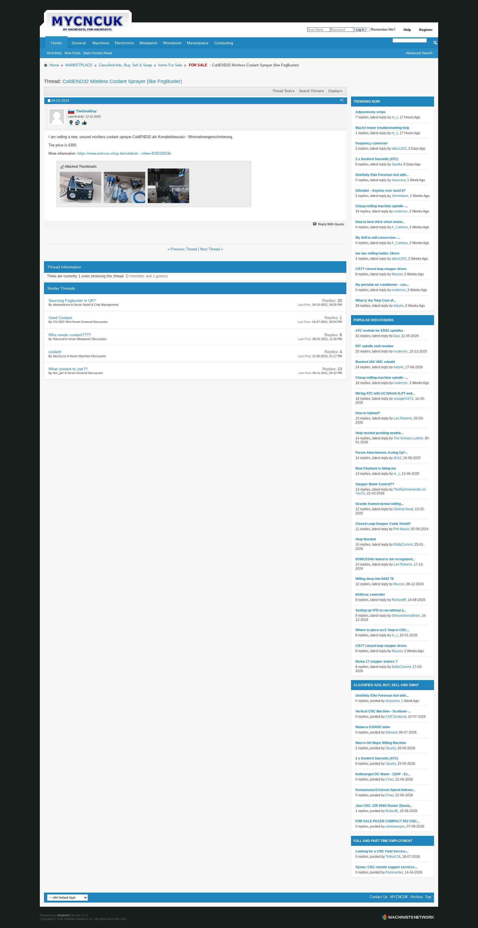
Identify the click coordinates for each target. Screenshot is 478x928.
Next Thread (210, 249)
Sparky (397, 164)
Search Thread (310, 91)
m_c (395, 117)
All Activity (54, 53)
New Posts (72, 53)
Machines (100, 43)
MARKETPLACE (78, 65)
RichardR (399, 600)
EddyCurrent (403, 544)
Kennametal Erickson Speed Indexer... (385, 790)
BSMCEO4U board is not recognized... (385, 559)
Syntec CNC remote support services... (386, 867)
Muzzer (397, 274)
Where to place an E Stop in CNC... (382, 630)
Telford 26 (393, 857)
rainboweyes (395, 826)
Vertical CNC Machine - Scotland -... (383, 711)
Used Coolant (60, 317)
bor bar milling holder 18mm (377, 253)
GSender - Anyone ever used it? (380, 191)
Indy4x (399, 306)
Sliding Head (403, 509)
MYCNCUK (399, 897)
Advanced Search (419, 53)
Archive (417, 897)
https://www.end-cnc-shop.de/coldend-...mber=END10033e (124, 153)
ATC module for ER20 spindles (379, 331)
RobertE (392, 811)
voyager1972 (404, 399)
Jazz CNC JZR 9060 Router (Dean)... (383, 806)
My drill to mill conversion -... (377, 238)
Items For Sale (170, 65)
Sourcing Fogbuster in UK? (72, 300)
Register (426, 30)
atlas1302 (399, 149)
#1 (342, 100)
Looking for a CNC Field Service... (381, 851)
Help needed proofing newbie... (379, 433)
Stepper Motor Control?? (374, 484)
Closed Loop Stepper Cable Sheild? (383, 524)
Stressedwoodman (406, 616)
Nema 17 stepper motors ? (376, 661)
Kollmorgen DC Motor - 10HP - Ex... (382, 774)
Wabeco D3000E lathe (372, 727)
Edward (391, 732)
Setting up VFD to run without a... (380, 610)
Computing (223, 43)
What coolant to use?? (68, 369)
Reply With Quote (331, 224)
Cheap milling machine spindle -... (381, 206)
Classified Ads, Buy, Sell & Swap (125, 65)
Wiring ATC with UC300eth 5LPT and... (385, 393)
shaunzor (399, 180)
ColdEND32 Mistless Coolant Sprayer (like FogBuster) (122, 81)
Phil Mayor (401, 529)
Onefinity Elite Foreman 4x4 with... (382, 175)
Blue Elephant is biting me (375, 468)
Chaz (390, 779)
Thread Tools (282, 91)
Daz (397, 336)
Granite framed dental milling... (379, 504)
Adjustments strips (370, 112)
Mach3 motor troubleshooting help (382, 128)
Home (56, 43)
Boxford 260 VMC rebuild (375, 362)
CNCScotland (396, 717)
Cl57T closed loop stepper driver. (381, 269)
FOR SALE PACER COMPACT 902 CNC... (387, 821)
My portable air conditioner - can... (382, 285)
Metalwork (148, 43)
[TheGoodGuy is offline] (56, 116)
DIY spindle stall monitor (374, 346)
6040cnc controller (370, 595)
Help (407, 30)
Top (428, 897)
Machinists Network (408, 917)
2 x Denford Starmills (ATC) (376, 159)
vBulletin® (63, 915)
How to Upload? (367, 413)
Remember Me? (382, 30)
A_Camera (399, 227)
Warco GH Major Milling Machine (380, 743)
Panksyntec (394, 872)
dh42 (397, 458)
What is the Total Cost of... (375, 300)
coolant (54, 351)
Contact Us (379, 897)
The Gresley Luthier (408, 438)
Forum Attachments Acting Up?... (381, 453)
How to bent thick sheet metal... (379, 222)
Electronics (124, 43)
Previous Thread (184, 249)
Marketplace (198, 43)
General (79, 43)
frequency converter (371, 143)
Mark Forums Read (97, 53)
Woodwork (172, 43)
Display (334, 91)
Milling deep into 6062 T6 (374, 579)
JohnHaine (400, 196)
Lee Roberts (403, 418)
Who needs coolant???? (69, 335)
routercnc (401, 211)
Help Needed (365, 539)
